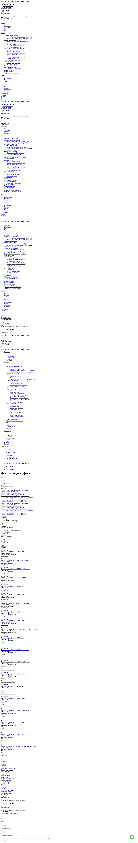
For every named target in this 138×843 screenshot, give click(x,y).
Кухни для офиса (8, 61)
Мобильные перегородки (14, 68)
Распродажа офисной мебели (12, 73)
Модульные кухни (12, 64)
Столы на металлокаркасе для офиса (14, 48)
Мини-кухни (4, 488)
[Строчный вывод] (2, 524)
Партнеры (6, 28)
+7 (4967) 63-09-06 (6, 8)
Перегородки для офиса (10, 67)
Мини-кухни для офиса (13, 63)
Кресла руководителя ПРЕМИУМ (16, 57)
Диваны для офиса (9, 70)
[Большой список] (2, 523)
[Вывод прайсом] (3, 524)
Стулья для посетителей (13, 60)
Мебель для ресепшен (10, 44)
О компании (7, 26)
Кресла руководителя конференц (16, 55)
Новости (6, 88)
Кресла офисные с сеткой (14, 54)
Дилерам (6, 91)
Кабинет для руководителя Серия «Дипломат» (19, 38)
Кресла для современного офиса (16, 53)
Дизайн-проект (8, 78)
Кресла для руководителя (14, 51)
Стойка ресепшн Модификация (15, 45)
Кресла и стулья (8, 50)
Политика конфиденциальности (9, 813)
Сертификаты (7, 27)
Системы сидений (12, 58)
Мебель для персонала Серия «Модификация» (19, 43)
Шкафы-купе (7, 65)
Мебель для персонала (10, 40)
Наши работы (5, 93)
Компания (4, 23)
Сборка (6, 81)
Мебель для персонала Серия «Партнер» (18, 41)
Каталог (3, 33)
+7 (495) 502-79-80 (8, 6)
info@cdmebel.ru (5, 13)
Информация (5, 84)
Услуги (3, 75)
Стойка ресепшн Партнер (14, 47)
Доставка (6, 80)
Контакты (3, 96)
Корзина (3, 825)
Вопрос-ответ (7, 89)
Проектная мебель (9, 71)
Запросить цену (5, 556)
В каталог (3, 840)
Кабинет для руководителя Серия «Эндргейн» (19, 37)
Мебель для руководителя (11, 35)
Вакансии (6, 30)
